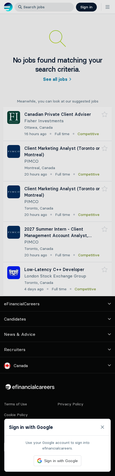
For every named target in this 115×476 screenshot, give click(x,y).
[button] (57, 238)
